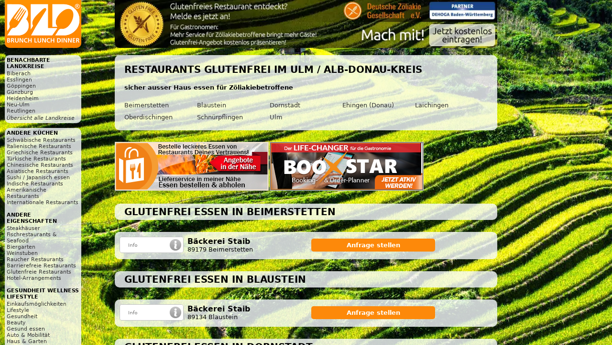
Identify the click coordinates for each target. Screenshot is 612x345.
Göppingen (21, 86)
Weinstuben (22, 253)
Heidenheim (23, 98)
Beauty (16, 323)
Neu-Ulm (18, 105)
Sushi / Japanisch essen (38, 177)
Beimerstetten (146, 105)
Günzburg (20, 92)
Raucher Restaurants (35, 259)
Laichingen (431, 105)
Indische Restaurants (35, 184)
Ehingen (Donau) (368, 105)
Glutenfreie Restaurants (39, 272)
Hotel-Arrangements (34, 278)
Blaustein (211, 105)
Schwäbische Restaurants (41, 140)
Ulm (276, 117)
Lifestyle (18, 310)
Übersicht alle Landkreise (41, 118)
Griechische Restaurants (40, 153)
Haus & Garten (27, 341)
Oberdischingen (148, 117)
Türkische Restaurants (36, 159)
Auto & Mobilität (28, 335)
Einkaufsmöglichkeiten (36, 304)
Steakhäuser (23, 228)
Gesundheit (22, 316)
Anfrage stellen (373, 245)
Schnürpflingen (220, 117)
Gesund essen (26, 329)
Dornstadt (285, 105)
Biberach (19, 73)
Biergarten (21, 247)
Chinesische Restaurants (40, 165)
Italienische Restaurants (39, 146)
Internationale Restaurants (42, 202)
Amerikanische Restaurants (26, 193)
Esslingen (19, 80)
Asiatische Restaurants (37, 171)
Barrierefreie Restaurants (41, 266)
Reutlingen (21, 111)
